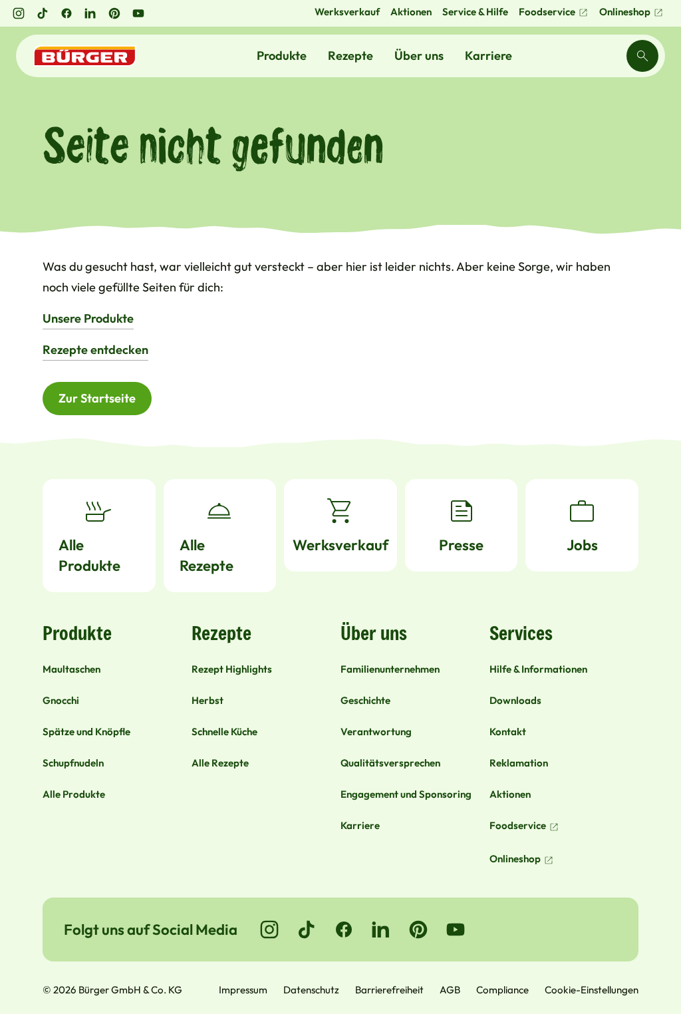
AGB (450, 989)
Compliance (502, 989)
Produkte (282, 55)
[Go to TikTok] (306, 929)
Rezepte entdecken (95, 349)
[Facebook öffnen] (66, 13)
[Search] (642, 56)
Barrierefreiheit (389, 989)
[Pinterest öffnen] (114, 13)
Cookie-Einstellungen (591, 989)
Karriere (488, 55)
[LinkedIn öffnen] (90, 13)
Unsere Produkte (88, 318)
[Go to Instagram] (269, 929)
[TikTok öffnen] (42, 13)
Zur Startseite (97, 398)
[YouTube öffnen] (138, 13)
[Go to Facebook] (343, 929)
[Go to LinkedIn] (381, 929)
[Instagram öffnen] (18, 13)
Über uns (419, 55)
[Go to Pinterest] (418, 929)
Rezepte (350, 55)
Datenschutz (311, 989)
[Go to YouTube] (455, 929)
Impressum (243, 989)
